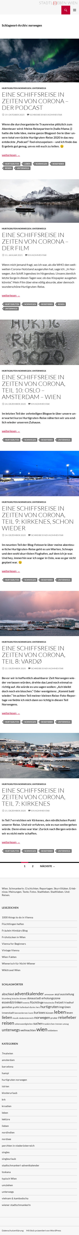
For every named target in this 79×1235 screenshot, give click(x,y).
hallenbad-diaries (27, 1007)
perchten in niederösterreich (18, 1145)
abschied (8, 994)
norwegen (41, 164)
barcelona (7, 1066)
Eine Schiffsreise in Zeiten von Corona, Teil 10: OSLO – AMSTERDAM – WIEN (33, 387)
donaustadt (34, 998)
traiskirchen (49, 1023)
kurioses (39, 1012)
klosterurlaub (9, 1092)
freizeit (59, 1002)
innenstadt (8, 1012)
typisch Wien (9, 1178)
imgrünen (65, 1007)
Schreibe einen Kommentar (46, 114)
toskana (6, 1171)
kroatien (6, 1106)
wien (41, 1029)
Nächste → (47, 866)
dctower (23, 998)
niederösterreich (26, 1018)
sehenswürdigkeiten (24, 1024)
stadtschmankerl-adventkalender (20, 1165)
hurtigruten (12, 164)
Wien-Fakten (9, 956)
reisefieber (58, 164)
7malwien (7, 1053)
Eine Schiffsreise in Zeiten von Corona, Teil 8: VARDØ (33, 654)
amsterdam (8, 1059)
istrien (5, 1086)
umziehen (7, 1185)
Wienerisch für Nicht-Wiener (18, 963)
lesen (69, 1012)
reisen (8, 168)
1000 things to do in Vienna (17, 917)
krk (4, 1099)
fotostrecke (49, 1002)
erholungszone (51, 998)
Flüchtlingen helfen (13, 923)
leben (27, 164)
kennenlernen (21, 1013)
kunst (30, 1013)
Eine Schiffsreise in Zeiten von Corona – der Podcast (35, 101)
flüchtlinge (37, 1002)
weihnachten (28, 1030)
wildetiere (53, 1030)
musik (15, 1018)
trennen (58, 1024)
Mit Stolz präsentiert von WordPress (43, 1230)
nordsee (6, 1139)
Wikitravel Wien (11, 970)
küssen (49, 1012)
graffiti (16, 1007)
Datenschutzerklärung (13, 1230)
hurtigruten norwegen (16, 88)
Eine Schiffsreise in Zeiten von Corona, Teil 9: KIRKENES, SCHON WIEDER (38, 518)
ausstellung (67, 994)
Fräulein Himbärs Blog (15, 930)
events (26, 1002)
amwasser (49, 994)
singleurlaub (9, 1158)
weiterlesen (11, 155)
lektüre (6, 1119)
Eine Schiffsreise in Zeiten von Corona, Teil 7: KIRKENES (33, 797)
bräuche (15, 998)
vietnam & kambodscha (15, 1198)
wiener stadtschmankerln (16, 1204)
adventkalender (29, 993)
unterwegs (39, 88)
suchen (38, 1023)
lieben (7, 1017)
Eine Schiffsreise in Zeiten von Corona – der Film (35, 241)
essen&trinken (12, 1002)
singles (6, 1152)
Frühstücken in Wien (14, 937)
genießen (7, 1007)
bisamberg (6, 998)
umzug (66, 1024)
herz (38, 1007)
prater (54, 1017)
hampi (5, 1073)
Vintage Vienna (10, 950)
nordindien (8, 1132)
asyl (57, 994)
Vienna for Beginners (14, 943)
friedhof (69, 1002)
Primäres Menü (74, 10)
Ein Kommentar (37, 255)
